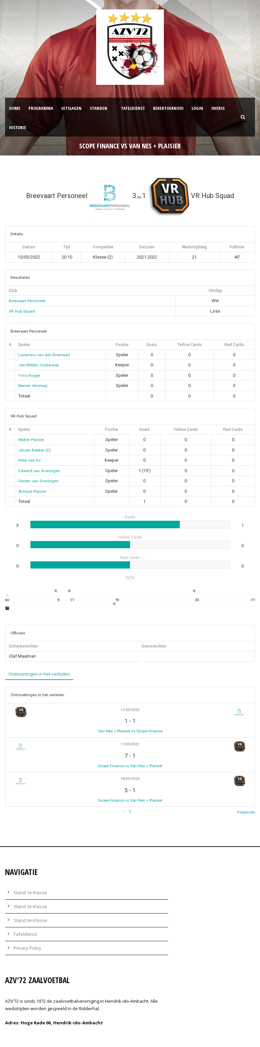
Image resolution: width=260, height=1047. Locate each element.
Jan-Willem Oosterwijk (38, 365)
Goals (151, 344)
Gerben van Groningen (38, 481)
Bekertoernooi (168, 108)
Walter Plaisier (31, 439)
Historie (17, 127)
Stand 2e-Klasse (30, 906)
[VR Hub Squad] (7, 608)
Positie (122, 344)
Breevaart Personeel (27, 300)
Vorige (11, 812)
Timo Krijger (29, 375)
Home (14, 108)
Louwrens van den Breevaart (44, 354)
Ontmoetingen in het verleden (39, 674)
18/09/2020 (130, 779)
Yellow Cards (189, 344)
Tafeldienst (133, 108)
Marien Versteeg (32, 385)
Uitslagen (71, 108)
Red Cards (234, 344)
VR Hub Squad (22, 311)
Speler (24, 344)
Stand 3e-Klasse (30, 920)
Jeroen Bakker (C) (34, 450)
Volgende (246, 812)
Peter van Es (29, 460)
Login (197, 108)
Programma (40, 108)
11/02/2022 (130, 710)
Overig (218, 108)
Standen (98, 108)
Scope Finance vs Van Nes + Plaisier (130, 765)
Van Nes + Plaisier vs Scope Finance (130, 731)
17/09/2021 (130, 744)
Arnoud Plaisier (32, 491)
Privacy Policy (27, 948)
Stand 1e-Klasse (30, 893)
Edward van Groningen (39, 470)
